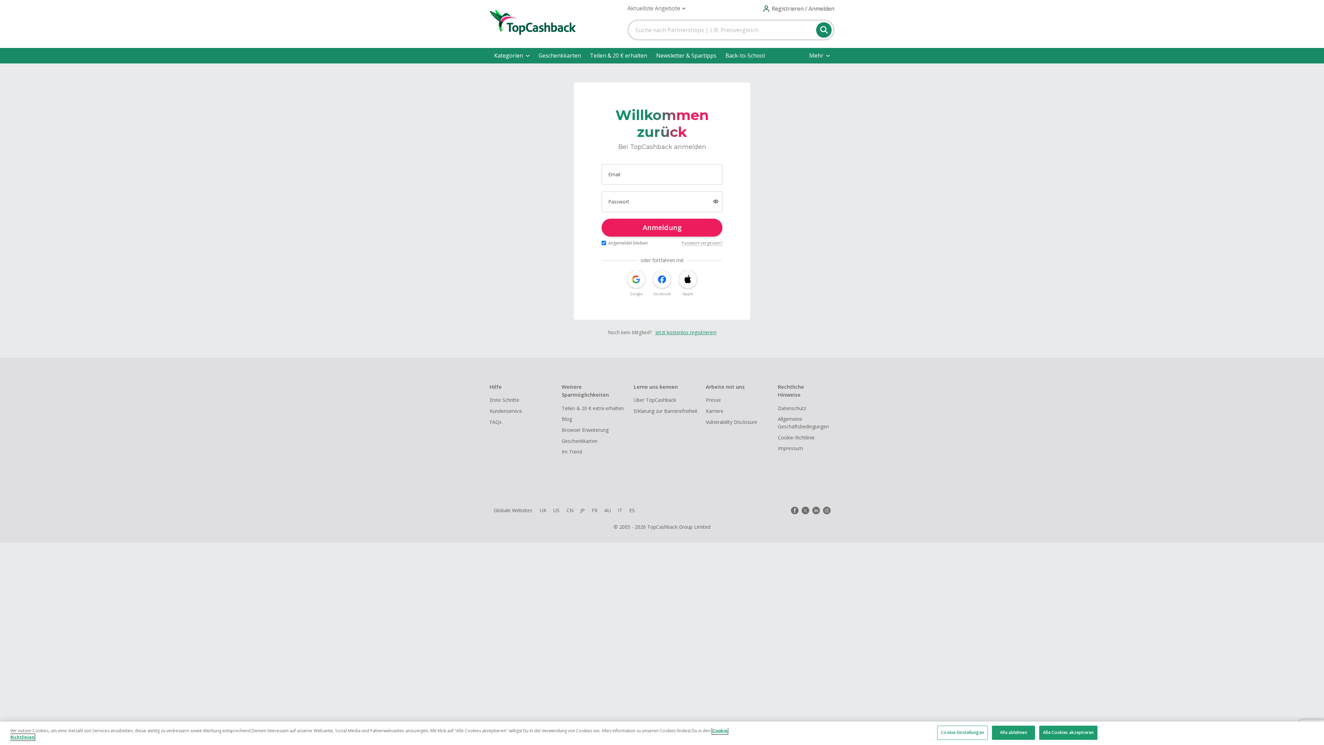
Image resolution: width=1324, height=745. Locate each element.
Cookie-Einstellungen (962, 732)
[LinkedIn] (816, 510)
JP (582, 510)
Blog (567, 419)
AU (607, 510)
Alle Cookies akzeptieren (1068, 732)
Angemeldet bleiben (628, 243)
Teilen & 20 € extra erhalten (593, 408)
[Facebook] (795, 510)
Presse (713, 400)
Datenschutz (792, 408)
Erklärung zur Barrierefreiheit (666, 411)
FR (595, 510)
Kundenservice (506, 411)
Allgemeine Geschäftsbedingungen (803, 423)
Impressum (790, 448)
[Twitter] (805, 510)
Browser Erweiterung (585, 430)
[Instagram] (827, 510)
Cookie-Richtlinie (796, 437)
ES (632, 510)
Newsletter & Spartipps (686, 55)
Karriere (714, 411)
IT (620, 510)
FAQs (496, 422)
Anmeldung (662, 227)
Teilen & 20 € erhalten (618, 55)
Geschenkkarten (560, 55)
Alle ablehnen (1013, 732)
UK (543, 510)
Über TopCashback (655, 400)
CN (569, 510)
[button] (656, 8)
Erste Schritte (504, 400)
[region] (662, 733)
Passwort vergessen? (702, 243)
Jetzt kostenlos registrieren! (685, 332)
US (556, 510)
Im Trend (572, 451)
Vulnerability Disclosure (731, 422)
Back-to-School (745, 55)
